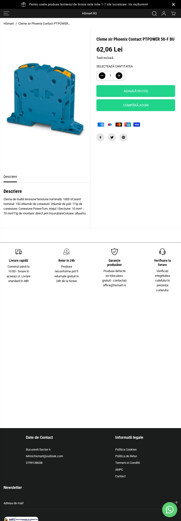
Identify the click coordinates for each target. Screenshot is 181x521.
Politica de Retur (126, 456)
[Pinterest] (123, 137)
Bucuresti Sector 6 (38, 449)
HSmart (9, 23)
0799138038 (34, 463)
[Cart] (173, 13)
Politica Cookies (126, 449)
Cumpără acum (135, 105)
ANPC (119, 469)
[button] (6, 13)
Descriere (10, 177)
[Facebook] (100, 137)
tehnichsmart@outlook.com (44, 456)
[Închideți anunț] (173, 4)
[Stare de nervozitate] (112, 137)
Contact (120, 476)
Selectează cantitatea (114, 66)
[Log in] (164, 13)
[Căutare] (154, 13)
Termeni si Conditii (127, 463)
